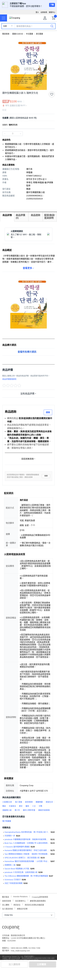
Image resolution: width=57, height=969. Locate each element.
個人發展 (18, 802)
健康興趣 (39, 802)
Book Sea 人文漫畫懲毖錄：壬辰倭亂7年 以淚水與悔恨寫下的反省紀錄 (27, 843)
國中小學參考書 (29, 810)
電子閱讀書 (6, 821)
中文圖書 (29, 34)
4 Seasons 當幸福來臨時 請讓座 (17, 847)
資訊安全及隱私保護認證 (34, 904)
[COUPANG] (10, 928)
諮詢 (48, 412)
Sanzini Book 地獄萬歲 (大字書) (17, 869)
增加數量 (4, 133)
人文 (34, 806)
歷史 (21, 806)
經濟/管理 (29, 802)
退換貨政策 (6, 900)
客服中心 (52, 12)
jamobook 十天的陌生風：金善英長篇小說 (21, 872)
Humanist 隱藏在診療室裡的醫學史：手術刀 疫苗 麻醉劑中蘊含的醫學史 (27, 850)
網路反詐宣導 (22, 908)
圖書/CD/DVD (17, 34)
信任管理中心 (20, 900)
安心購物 (5, 904)
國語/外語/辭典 (44, 810)
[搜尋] (52, 26)
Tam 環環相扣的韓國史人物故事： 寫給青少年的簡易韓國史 (27, 854)
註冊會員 (44, 12)
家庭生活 (49, 802)
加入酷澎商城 (7, 908)
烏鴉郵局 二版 (10, 865)
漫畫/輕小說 (7, 810)
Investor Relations (20, 896)
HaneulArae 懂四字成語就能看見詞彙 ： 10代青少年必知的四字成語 (27, 861)
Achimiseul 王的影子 (13, 880)
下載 (52, 5)
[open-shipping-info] (27, 117)
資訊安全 (16, 904)
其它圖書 (39, 34)
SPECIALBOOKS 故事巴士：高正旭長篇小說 (22, 858)
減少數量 (20, 133)
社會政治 (12, 806)
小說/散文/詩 (7, 802)
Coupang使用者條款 (40, 896)
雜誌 (4, 806)
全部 (5, 26)
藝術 (27, 806)
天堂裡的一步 (10, 836)
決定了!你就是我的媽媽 (14, 883)
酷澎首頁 (5, 34)
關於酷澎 (5, 896)
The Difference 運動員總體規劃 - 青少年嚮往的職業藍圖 (26, 876)
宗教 (40, 806)
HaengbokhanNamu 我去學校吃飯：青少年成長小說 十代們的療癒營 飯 (27, 832)
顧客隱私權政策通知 (38, 900)
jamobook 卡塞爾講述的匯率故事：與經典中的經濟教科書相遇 (27, 839)
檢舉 (46, 476)
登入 (37, 12)
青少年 (17, 810)
